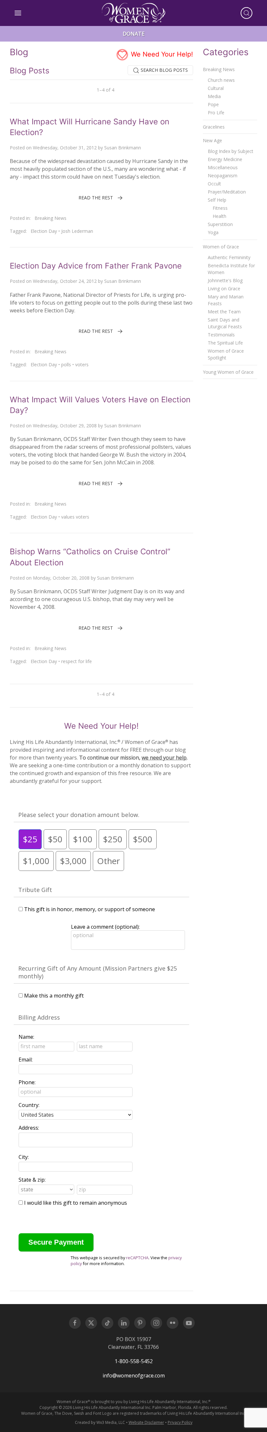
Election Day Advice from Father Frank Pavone (96, 265)
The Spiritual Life (225, 343)
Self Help (217, 200)
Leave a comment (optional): (105, 926)
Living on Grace (224, 288)
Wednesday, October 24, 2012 (65, 281)
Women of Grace (221, 247)
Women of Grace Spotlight (226, 354)
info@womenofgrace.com (134, 1375)
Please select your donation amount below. (78, 815)
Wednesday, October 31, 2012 (65, 147)
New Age (212, 140)
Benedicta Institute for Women (231, 268)
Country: (29, 1105)
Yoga (213, 232)
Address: (29, 1127)
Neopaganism (222, 175)
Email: (26, 1059)
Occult (214, 184)
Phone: (27, 1082)
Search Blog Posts (163, 70)
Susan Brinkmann (122, 147)
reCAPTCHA (137, 1258)
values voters (75, 517)
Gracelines (214, 127)
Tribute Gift (35, 890)
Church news (221, 80)
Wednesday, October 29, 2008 (65, 425)
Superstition (220, 224)
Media (214, 96)
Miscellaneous (223, 167)
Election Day (44, 231)
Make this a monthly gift (54, 995)
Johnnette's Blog (225, 280)
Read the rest (95, 198)
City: (24, 1157)
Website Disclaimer (146, 1422)
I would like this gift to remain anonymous (75, 1202)
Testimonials (221, 335)
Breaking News (50, 218)
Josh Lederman (77, 231)
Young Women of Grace (228, 372)
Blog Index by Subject (230, 151)
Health (219, 216)
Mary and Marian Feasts (226, 300)
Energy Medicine (225, 159)
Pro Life (216, 112)
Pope (213, 104)
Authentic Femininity (229, 257)
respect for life (76, 661)
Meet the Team (224, 311)
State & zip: (32, 1179)
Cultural (216, 88)
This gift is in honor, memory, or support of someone (89, 909)
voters (82, 364)
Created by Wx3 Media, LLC (100, 1422)
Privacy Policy (180, 1422)
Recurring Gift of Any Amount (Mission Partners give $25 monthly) (97, 972)
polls (66, 364)
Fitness (220, 208)
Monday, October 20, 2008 (61, 578)
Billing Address (39, 1017)
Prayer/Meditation (227, 192)
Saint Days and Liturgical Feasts (225, 323)
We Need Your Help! (161, 54)
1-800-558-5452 (134, 1361)
